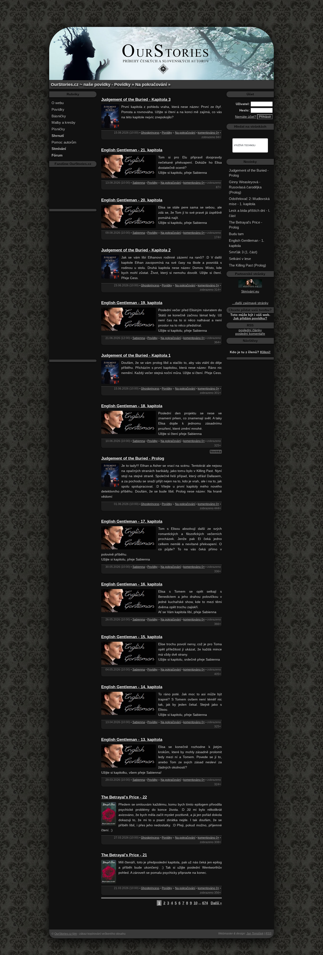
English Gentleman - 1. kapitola (246, 243)
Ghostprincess (150, 132)
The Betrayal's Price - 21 (124, 855)
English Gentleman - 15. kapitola (131, 637)
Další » (216, 903)
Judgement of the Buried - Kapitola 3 (135, 99)
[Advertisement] (161, 10)
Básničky (59, 116)
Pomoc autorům (64, 142)
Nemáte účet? (245, 117)
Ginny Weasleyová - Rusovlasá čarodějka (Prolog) (245, 187)
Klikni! (265, 352)
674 (205, 903)
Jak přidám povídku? (250, 318)
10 (195, 903)
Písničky (58, 129)
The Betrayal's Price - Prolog (245, 224)
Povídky (58, 109)
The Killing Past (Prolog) (247, 265)
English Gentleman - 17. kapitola (131, 521)
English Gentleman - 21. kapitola (131, 150)
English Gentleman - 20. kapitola (131, 200)
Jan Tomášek (254, 933)
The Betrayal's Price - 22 (124, 797)
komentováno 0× (208, 132)
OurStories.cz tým (65, 933)
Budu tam (236, 234)
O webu (58, 103)
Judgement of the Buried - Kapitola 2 (135, 250)
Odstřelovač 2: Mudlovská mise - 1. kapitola (249, 201)
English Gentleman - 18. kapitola (131, 406)
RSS (268, 933)
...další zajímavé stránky (250, 303)
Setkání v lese (240, 259)
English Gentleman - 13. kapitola (131, 739)
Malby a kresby (63, 122)
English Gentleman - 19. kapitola (131, 303)
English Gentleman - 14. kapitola (131, 687)
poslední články (250, 330)
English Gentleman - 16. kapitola (131, 584)
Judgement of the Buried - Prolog (132, 458)
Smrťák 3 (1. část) (243, 252)
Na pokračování (185, 132)
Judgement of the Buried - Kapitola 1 (135, 355)
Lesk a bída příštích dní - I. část (249, 213)
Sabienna (138, 182)
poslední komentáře (250, 333)
